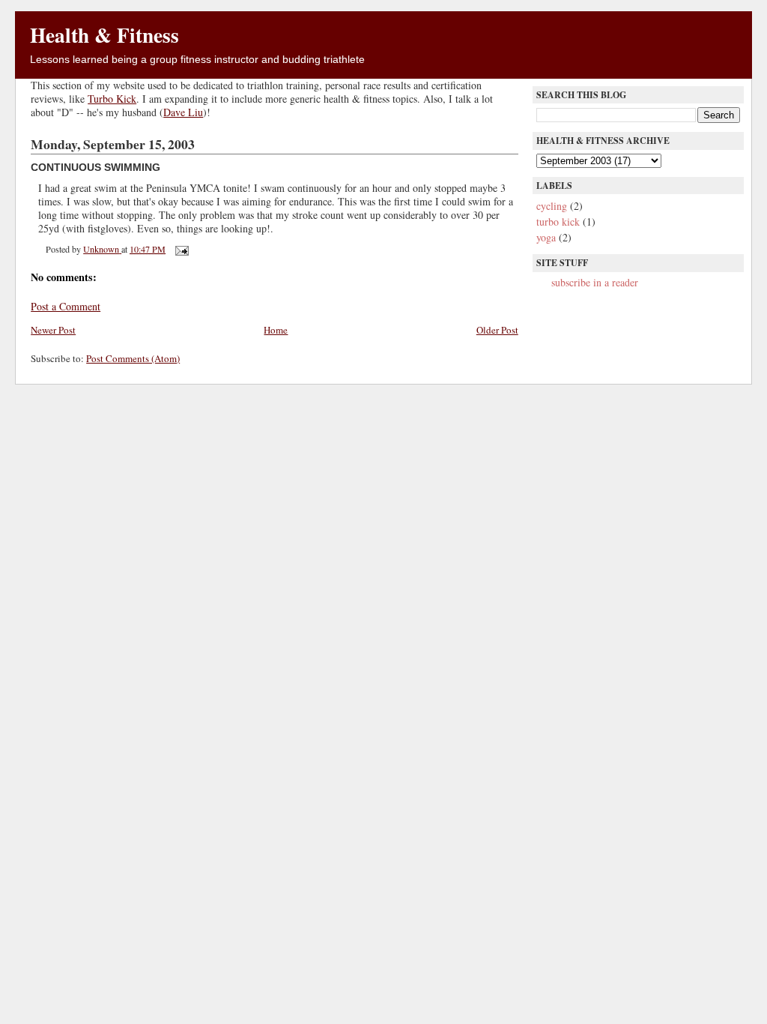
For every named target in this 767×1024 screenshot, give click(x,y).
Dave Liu (183, 112)
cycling (551, 206)
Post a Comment (65, 306)
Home (276, 330)
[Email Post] (181, 249)
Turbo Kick (112, 98)
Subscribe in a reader (594, 282)
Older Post (497, 330)
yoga (546, 237)
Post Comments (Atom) (133, 358)
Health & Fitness (104, 34)
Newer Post (53, 330)
